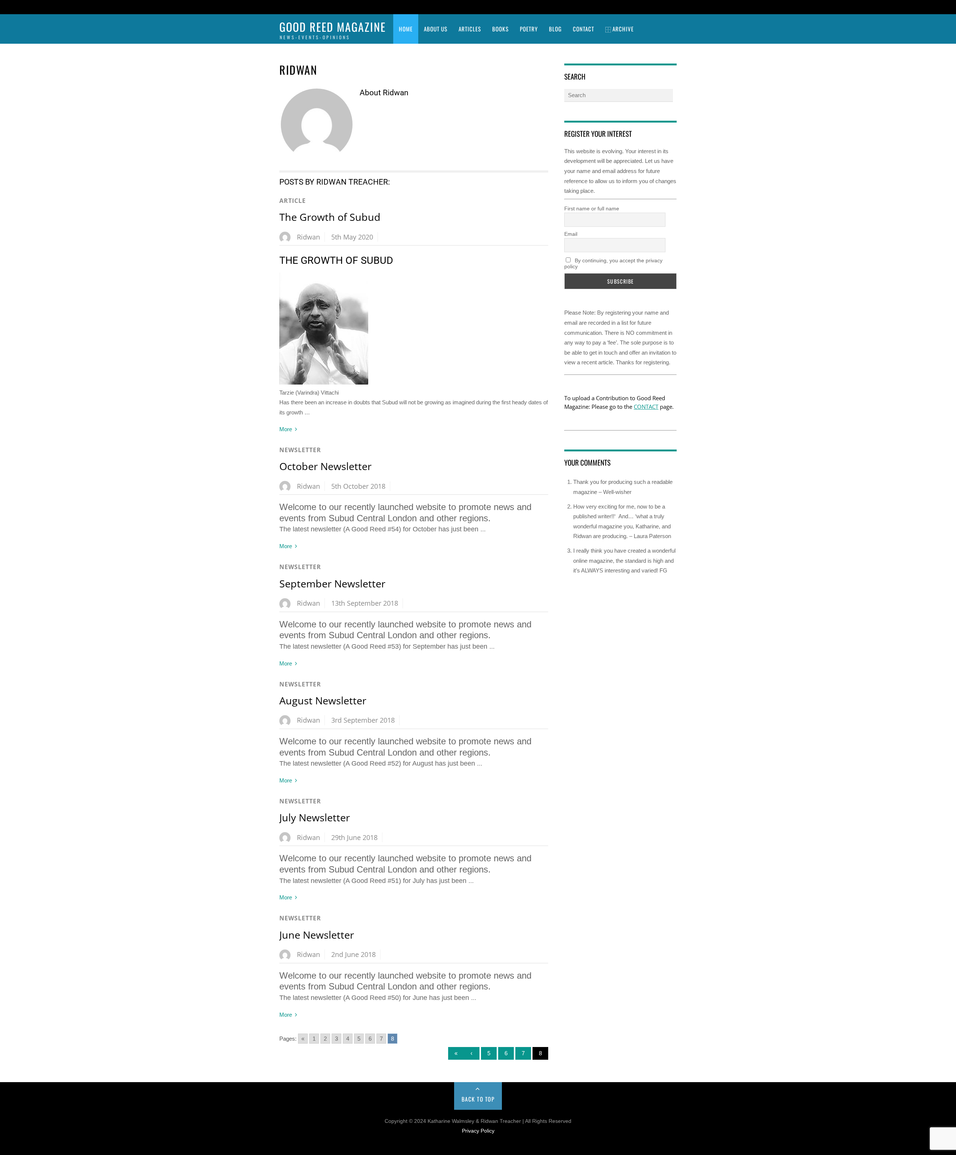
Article (292, 201)
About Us (435, 29)
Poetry (529, 29)
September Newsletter (332, 583)
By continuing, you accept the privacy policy (613, 263)
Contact (583, 29)
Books (500, 29)
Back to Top (478, 1099)
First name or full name (591, 208)
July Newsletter (314, 817)
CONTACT (646, 406)
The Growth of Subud (330, 217)
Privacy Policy (478, 1131)
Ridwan (308, 236)
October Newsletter (325, 466)
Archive (622, 29)
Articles (470, 29)
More (285, 429)
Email (570, 234)
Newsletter (300, 450)
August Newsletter (322, 700)
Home (406, 29)
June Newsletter (316, 935)
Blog (555, 29)
